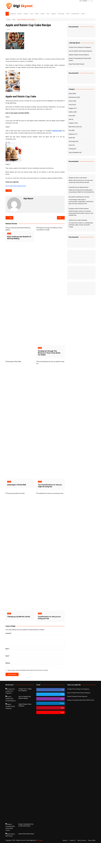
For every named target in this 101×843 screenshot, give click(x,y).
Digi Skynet (76, 43)
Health (37, 13)
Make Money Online (74, 126)
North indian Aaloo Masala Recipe (16, 186)
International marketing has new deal (79, 197)
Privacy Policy (91, 840)
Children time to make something (78, 220)
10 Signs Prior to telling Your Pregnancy (80, 47)
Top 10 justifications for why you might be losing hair (50, 486)
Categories (13, 13)
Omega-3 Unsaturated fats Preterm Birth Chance (80, 700)
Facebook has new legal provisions (78, 187)
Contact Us (72, 840)
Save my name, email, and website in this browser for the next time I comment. (27, 670)
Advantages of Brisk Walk (16, 485)
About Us (65, 840)
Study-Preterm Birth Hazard (76, 64)
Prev (10, 217)
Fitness (42, 13)
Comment (9, 633)
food (9, 190)
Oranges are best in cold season (78, 177)
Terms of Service (81, 840)
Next (60, 217)
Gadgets (53, 13)
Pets (70, 130)
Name (7, 648)
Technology (61, 13)
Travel (68, 13)
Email (7, 656)
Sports (83, 13)
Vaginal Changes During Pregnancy (79, 54)
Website (8, 663)
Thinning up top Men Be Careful (18, 617)
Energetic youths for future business (79, 208)
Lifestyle (26, 13)
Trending (71, 148)
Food (31, 13)
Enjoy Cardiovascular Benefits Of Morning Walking (19, 237)
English (84, 0)
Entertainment (75, 13)
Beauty (20, 13)
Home (70, 115)
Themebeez (39, 840)
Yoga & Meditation (74, 152)
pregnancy (72, 134)
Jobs (47, 13)
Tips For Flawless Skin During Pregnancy (80, 51)
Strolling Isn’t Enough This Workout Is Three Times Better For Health (49, 353)
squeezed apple (57, 130)
